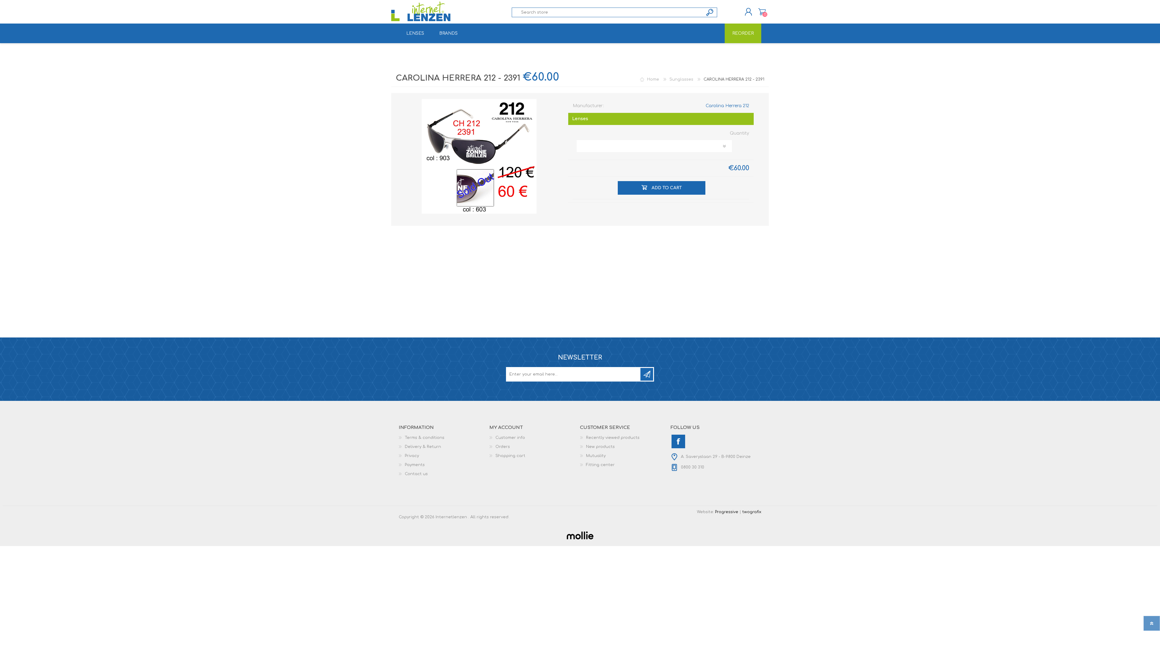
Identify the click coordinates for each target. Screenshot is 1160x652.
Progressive (726, 512)
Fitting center (600, 465)
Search (710, 12)
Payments (415, 465)
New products (600, 447)
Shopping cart (762, 11)
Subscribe (646, 374)
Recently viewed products (613, 438)
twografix (751, 512)
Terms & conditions (424, 438)
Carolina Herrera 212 (727, 106)
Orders (502, 447)
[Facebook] (678, 441)
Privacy (412, 456)
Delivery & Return (423, 447)
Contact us (416, 474)
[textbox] (607, 12)
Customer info (510, 438)
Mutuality (596, 456)
